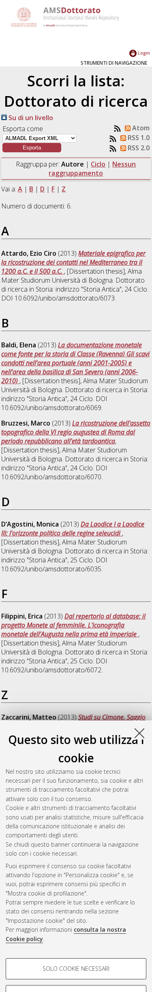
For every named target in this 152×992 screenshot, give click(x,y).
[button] (31, 147)
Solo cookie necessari (76, 968)
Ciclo (98, 164)
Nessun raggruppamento (92, 169)
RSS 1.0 (138, 137)
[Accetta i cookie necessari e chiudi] (139, 733)
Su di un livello (30, 117)
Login (143, 53)
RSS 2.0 (138, 147)
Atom (140, 127)
